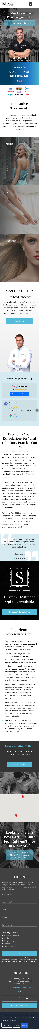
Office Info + (12, 988)
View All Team (19, 321)
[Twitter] (12, 998)
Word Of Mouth (9, 947)
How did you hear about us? (13, 933)
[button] (2, 410)
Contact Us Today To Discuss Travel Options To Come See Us (19, 855)
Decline (16, 1025)
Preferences (6, 1025)
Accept (24, 1025)
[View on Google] (6, 404)
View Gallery (19, 765)
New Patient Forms (19, 1006)
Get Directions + (25, 988)
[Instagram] (19, 998)
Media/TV (7, 938)
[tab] (14, 558)
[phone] (30, 4)
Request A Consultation (19, 612)
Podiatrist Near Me (11, 935)
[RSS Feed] (27, 998)
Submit (19, 953)
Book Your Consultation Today (19, 23)
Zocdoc (6, 944)
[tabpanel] (19, 546)
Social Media (8, 941)
